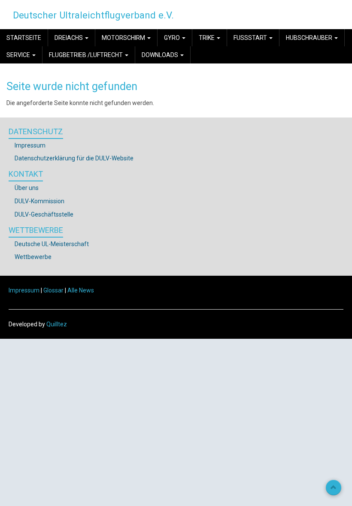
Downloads (160, 54)
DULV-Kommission (39, 201)
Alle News (80, 290)
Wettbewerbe (33, 256)
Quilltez (56, 324)
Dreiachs (69, 37)
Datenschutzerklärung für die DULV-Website (74, 158)
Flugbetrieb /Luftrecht (86, 54)
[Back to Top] (333, 487)
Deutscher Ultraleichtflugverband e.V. (93, 15)
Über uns (27, 187)
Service (18, 54)
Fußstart (251, 37)
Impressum (30, 145)
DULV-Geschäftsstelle (44, 214)
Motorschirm (124, 37)
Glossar (53, 290)
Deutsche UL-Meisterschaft (52, 244)
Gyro (172, 37)
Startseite (23, 37)
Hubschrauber (310, 37)
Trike (207, 37)
